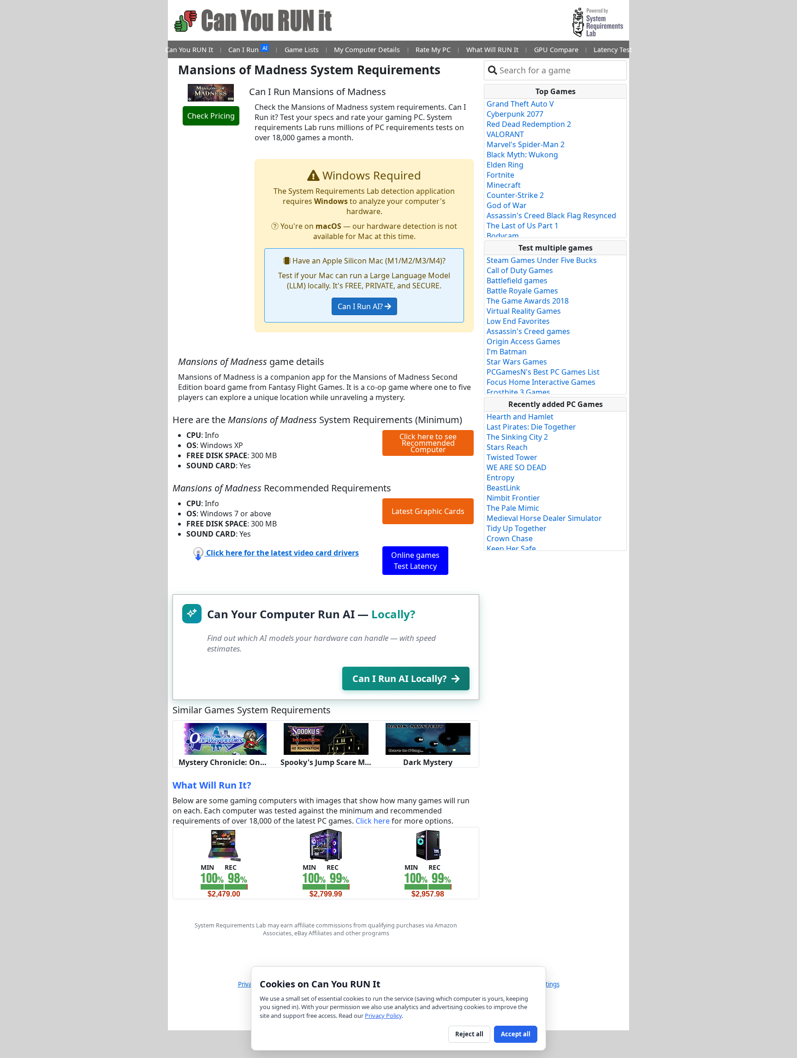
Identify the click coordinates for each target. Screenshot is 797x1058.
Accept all (515, 1034)
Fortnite (500, 175)
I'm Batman (507, 352)
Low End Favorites (518, 321)
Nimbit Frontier (513, 498)
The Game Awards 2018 (528, 301)
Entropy (500, 477)
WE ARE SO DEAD (517, 467)
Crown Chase (510, 538)
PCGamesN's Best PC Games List (543, 372)
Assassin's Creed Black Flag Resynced (551, 215)
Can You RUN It (189, 49)
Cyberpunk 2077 (515, 114)
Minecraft (504, 185)
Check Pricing (211, 116)
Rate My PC (433, 49)
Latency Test (613, 49)
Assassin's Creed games (528, 331)
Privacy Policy (383, 1015)
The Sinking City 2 (517, 437)
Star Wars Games (517, 362)
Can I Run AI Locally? (399, 678)
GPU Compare (556, 49)
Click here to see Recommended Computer (428, 442)
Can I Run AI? (361, 306)
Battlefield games (517, 280)
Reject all (469, 1034)
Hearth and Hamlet (520, 417)
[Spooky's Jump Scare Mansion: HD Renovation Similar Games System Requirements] (326, 738)
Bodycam (503, 236)
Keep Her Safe (511, 549)
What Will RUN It (492, 49)
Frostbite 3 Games (518, 392)
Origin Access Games (523, 341)
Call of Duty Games (520, 270)
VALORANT (505, 134)
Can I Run (247, 49)
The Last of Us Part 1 (523, 226)
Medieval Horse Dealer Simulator (544, 518)
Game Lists (302, 49)
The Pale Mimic (513, 508)
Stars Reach (507, 447)
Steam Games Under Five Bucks (542, 260)
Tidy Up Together (517, 528)
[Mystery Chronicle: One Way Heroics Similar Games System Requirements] (224, 738)
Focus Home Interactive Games (541, 382)
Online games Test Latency (415, 560)
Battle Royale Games (522, 291)
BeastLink (503, 488)
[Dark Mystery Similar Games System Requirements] (428, 738)
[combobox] (561, 70)
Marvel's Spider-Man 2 (526, 144)
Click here (373, 821)
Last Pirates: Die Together (531, 427)
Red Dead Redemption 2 (529, 124)
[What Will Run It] (224, 844)
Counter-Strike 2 (515, 195)
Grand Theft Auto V (520, 104)
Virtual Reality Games (524, 311)
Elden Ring (505, 165)
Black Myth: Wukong (522, 154)
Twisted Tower (512, 457)
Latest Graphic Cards (428, 511)
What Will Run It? (211, 785)
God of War (507, 205)
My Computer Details (367, 49)
